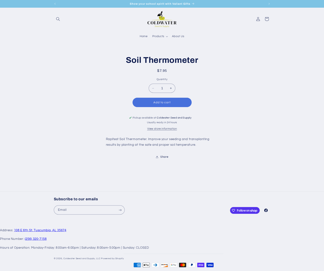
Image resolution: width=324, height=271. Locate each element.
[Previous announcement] (55, 4)
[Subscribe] (120, 210)
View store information (162, 128)
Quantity (162, 79)
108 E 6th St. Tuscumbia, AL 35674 (40, 230)
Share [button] (164, 156)
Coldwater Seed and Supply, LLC (81, 258)
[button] (58, 19)
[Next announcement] (269, 4)
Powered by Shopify (112, 258)
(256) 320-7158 (36, 239)
